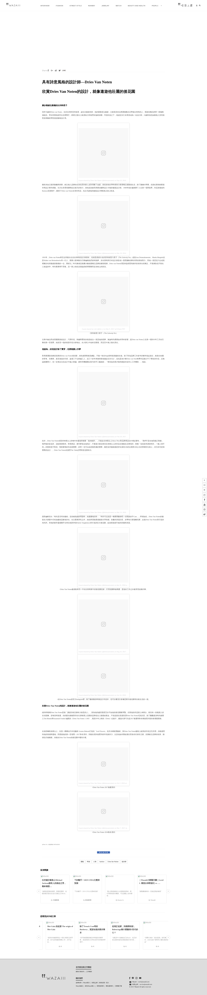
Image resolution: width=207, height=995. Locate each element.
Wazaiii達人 (86, 982)
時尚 (88, 862)
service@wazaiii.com (146, 984)
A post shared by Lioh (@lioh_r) (93, 329)
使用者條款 (100, 986)
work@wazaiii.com (143, 982)
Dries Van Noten (113, 862)
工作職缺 (89, 971)
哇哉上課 (94, 982)
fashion (102, 862)
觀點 (82, 862)
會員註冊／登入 (104, 982)
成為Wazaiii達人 (90, 986)
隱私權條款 (109, 986)
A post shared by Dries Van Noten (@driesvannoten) (96, 180)
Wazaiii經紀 (79, 986)
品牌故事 (78, 982)
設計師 (124, 862)
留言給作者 (103, 852)
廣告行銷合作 (80, 971)
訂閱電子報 (118, 986)
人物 (94, 862)
